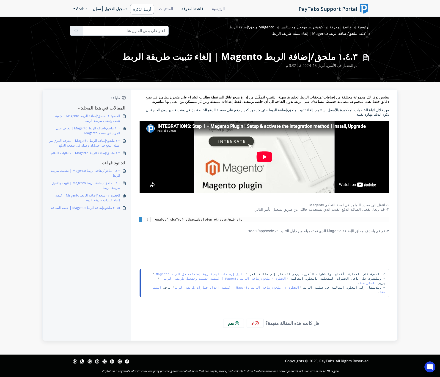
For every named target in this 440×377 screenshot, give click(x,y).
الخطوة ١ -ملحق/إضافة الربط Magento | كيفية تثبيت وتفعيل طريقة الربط (87, 118)
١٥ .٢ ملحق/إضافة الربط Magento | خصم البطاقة (85, 207)
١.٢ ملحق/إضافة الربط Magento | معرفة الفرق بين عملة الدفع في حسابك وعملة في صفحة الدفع (84, 143)
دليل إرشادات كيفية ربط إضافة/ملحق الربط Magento (200, 274)
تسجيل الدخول (115, 8)
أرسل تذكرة (142, 9)
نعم (231, 323)
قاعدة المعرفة (192, 8)
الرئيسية (218, 8)
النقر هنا (367, 283)
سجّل (97, 8)
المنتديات (166, 8)
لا (252, 323)
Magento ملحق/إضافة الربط (251, 27)
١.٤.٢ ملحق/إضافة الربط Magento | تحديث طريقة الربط (85, 173)
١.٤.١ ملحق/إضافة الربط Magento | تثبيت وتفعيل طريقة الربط (86, 185)
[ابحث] (76, 31)
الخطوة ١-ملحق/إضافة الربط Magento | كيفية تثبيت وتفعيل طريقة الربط (224, 278)
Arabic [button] (81, 8)
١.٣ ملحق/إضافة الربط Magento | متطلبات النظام (85, 153)
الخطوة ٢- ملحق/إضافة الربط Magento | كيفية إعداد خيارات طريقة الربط (237, 287)
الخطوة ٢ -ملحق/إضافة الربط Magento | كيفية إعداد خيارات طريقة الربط (87, 197)
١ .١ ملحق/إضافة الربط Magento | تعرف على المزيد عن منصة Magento (88, 130)
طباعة (115, 97)
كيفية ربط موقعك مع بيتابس (302, 27)
